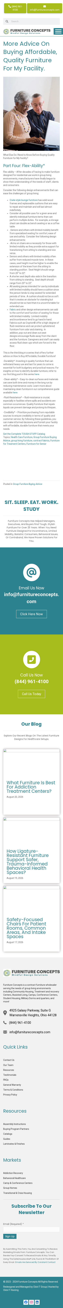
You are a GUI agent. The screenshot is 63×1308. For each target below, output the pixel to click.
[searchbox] (31, 21)
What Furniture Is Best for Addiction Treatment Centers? (31, 787)
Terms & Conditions (13, 1089)
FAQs (6, 1079)
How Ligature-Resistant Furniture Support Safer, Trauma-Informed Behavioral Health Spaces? (28, 862)
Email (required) (13, 1224)
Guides (6, 1139)
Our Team (8, 1065)
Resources (8, 1070)
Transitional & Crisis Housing (17, 1193)
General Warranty (12, 1085)
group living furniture (21, 440)
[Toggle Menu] (58, 31)
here (37, 374)
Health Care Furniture (21, 437)
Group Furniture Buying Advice (27, 484)
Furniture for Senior (36, 444)
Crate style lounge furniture (24, 200)
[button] (25, 1302)
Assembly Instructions (14, 1124)
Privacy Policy (10, 1094)
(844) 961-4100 (16, 8)
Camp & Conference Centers (17, 1183)
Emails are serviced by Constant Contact (35, 1262)
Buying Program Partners (16, 1129)
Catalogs (7, 1134)
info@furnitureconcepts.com (44, 9)
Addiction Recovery (13, 1173)
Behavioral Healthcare (14, 1178)
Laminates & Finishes (14, 1144)
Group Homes (10, 1188)
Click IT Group (40, 1286)
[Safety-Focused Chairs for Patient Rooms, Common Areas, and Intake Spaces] (31, 900)
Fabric (13, 309)
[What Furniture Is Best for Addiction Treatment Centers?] (31, 763)
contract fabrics (41, 440)
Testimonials (9, 1075)
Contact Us (8, 1060)
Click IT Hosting (11, 1290)
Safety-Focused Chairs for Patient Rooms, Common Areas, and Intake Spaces (26, 928)
